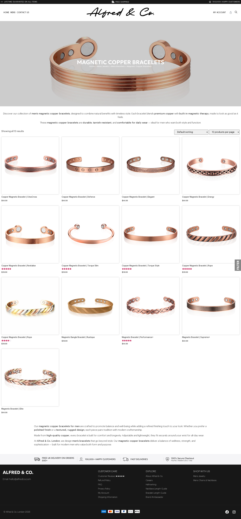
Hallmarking (151, 485)
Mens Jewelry (103, 66)
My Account (219, 13)
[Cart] (231, 13)
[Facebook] (227, 512)
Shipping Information (107, 497)
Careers (149, 480)
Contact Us (23, 13)
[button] (236, 12)
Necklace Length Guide (156, 489)
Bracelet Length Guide (156, 493)
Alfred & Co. (18, 472)
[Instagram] (234, 512)
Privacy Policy (104, 489)
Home (6, 13)
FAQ (100, 485)
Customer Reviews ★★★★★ (111, 476)
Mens (12, 13)
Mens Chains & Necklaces (204, 480)
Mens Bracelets (118, 66)
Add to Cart (30, 172)
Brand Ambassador (154, 497)
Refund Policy (104, 480)
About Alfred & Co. (154, 476)
